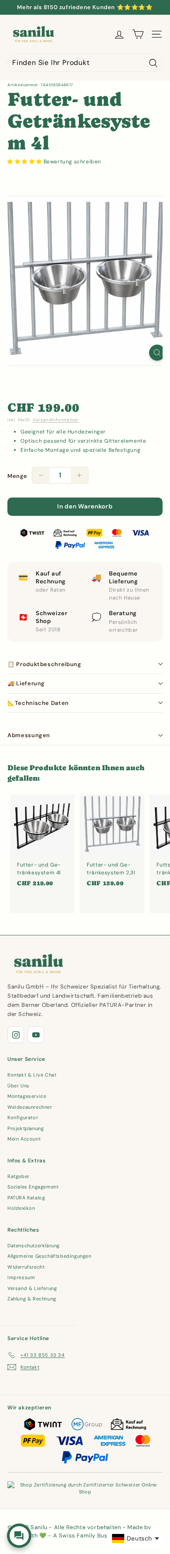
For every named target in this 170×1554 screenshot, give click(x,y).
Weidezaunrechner (29, 1107)
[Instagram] (15, 1034)
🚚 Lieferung (26, 683)
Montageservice (26, 1096)
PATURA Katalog (26, 1198)
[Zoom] (157, 353)
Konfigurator (22, 1117)
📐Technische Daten (38, 703)
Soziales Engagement (32, 1187)
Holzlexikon (21, 1208)
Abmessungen (28, 735)
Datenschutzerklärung (33, 1246)
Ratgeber (18, 1176)
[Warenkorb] (138, 34)
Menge (17, 476)
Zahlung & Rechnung (31, 1299)
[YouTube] (35, 1034)
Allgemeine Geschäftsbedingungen (49, 1256)
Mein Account (24, 1139)
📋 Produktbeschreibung (44, 664)
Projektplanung (25, 1128)
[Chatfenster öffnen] (19, 1536)
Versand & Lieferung (32, 1288)
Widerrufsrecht (25, 1267)
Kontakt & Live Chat (31, 1075)
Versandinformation (55, 420)
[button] (25, 161)
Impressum (21, 1277)
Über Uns (18, 1086)
